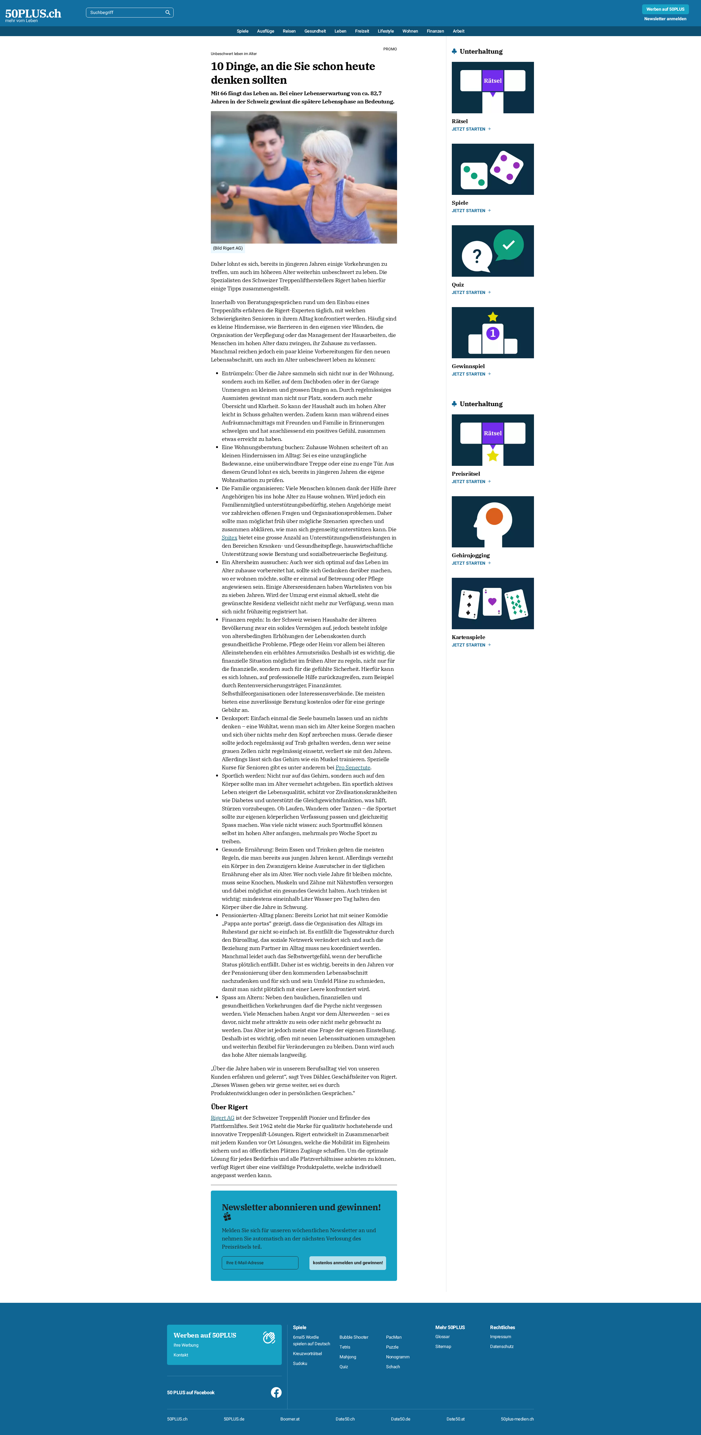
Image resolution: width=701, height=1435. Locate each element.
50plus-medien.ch (517, 1419)
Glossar (442, 1336)
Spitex (229, 537)
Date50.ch (345, 1419)
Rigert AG (222, 1117)
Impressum (500, 1336)
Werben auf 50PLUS (666, 9)
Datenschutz (502, 1346)
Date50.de (400, 1419)
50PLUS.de (234, 1419)
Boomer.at (289, 1419)
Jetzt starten (468, 129)
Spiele (299, 1327)
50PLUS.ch (177, 1419)
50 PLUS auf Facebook (191, 1392)
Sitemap (443, 1346)
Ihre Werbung (186, 1345)
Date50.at (456, 1419)
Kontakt (181, 1355)
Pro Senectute (353, 767)
